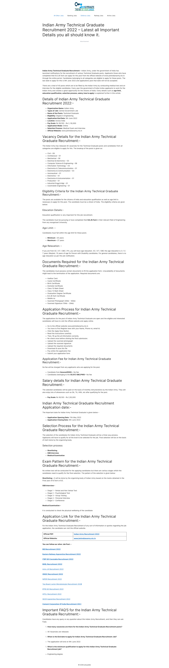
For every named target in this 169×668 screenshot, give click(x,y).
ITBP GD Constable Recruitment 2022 (57, 559)
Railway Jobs (98, 16)
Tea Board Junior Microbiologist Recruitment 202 (62, 584)
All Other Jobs (59, 16)
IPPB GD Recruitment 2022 (52, 589)
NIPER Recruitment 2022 (52, 579)
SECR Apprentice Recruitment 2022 (56, 599)
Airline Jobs (111, 16)
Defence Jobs (85, 16)
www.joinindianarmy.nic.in (85, 538)
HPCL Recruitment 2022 (51, 594)
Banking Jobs (72, 16)
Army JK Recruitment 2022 (52, 569)
